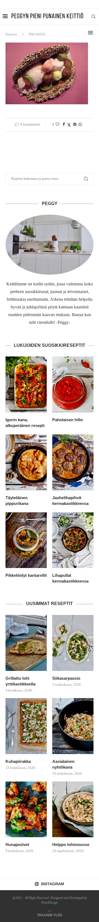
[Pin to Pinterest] (74, 124)
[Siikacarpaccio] (73, 643)
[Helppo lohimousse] (73, 809)
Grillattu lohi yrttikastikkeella (20, 681)
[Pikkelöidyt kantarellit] (26, 540)
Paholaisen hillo (67, 419)
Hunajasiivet (17, 844)
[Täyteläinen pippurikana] (26, 462)
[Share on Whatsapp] (80, 124)
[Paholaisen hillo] (73, 384)
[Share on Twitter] (69, 124)
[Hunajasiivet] (26, 809)
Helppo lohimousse (70, 844)
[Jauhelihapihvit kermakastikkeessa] (73, 462)
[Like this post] (57, 124)
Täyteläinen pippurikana (17, 500)
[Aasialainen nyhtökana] (73, 726)
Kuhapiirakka (18, 761)
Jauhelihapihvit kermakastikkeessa (70, 500)
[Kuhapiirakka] (26, 726)
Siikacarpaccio (66, 678)
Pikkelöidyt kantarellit (26, 575)
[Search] (93, 16)
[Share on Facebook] (64, 124)
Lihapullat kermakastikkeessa (70, 578)
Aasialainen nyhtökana (63, 764)
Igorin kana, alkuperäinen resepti (25, 422)
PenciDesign (49, 902)
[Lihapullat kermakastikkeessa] (73, 540)
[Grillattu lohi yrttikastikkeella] (26, 643)
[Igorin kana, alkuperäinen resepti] (26, 384)
